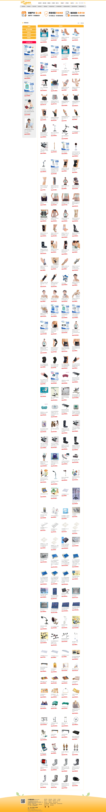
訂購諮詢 (54, 799)
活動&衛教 (50, 799)
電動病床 (36, 804)
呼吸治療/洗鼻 (51, 6)
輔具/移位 (40, 6)
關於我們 (45, 799)
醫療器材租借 (81, 6)
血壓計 (30, 804)
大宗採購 (58, 799)
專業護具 (29, 37)
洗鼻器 (30, 805)
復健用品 (29, 32)
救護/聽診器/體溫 (67, 6)
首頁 (78, 23)
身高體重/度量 (58, 6)
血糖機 (33, 804)
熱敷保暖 (28, 6)
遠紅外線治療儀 (29, 29)
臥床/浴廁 (34, 6)
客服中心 (45, 800)
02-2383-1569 (34, 807)
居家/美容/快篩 (74, 6)
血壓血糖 (23, 6)
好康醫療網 (31, 799)
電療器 (29, 26)
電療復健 (45, 6)
